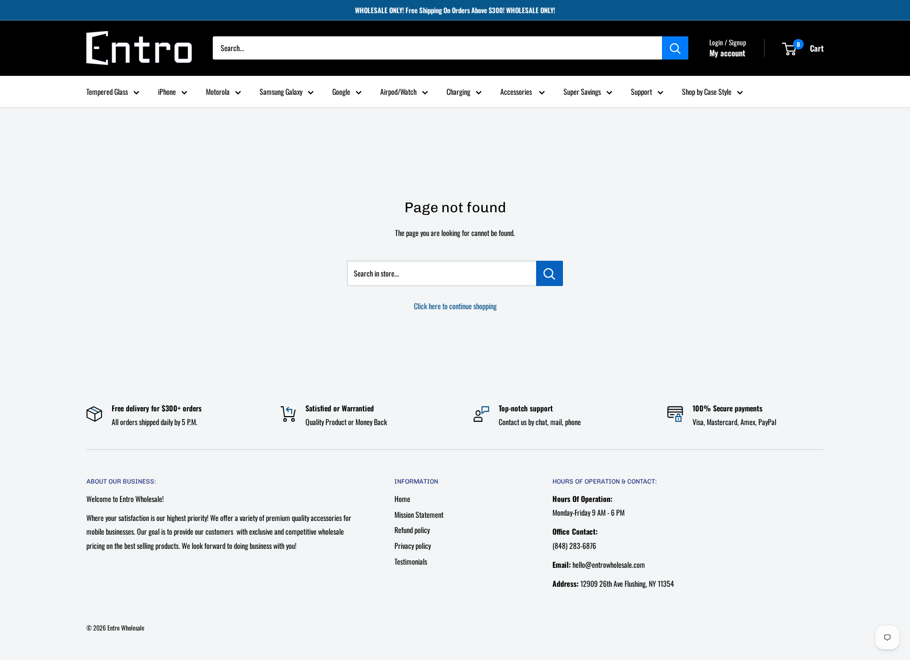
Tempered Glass (107, 91)
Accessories (516, 91)
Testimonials (410, 561)
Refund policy (412, 529)
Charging (458, 91)
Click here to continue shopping (455, 305)
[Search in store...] (549, 273)
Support (641, 91)
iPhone (167, 91)
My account (727, 53)
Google (341, 91)
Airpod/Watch (398, 91)
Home (402, 498)
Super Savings (582, 91)
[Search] (675, 48)
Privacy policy (412, 545)
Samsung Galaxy (281, 91)
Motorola (218, 91)
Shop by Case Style (706, 91)
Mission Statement (418, 514)
